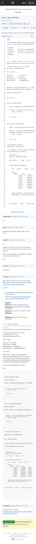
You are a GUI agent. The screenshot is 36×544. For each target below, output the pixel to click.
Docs (31, 533)
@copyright (8, 307)
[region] (18, 123)
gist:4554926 (13, 18)
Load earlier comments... (18, 212)
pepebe (4, 18)
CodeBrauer (6, 505)
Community (26, 533)
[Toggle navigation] (2, 3)
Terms (4, 533)
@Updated (8, 313)
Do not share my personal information (18, 536)
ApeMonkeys (7, 216)
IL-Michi (5, 266)
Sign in (24, 3)
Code (5, 27)
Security (15, 533)
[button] (24, 24)
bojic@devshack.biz (23, 304)
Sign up (31, 3)
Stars (26, 27)
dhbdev (5, 240)
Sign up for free (8, 522)
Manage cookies (21, 535)
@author (8, 304)
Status (20, 533)
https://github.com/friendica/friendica (13, 284)
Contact (13, 535)
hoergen (5, 276)
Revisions (15, 27)
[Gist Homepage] (13, 3)
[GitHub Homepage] (13, 539)
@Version (8, 311)
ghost (5, 227)
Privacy (10, 533)
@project (8, 302)
